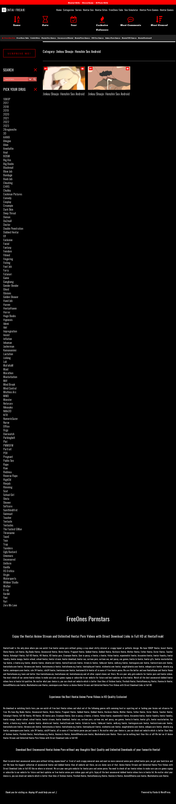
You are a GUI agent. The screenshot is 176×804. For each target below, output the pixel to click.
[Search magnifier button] (34, 79)
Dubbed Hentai (11, 232)
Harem (6, 304)
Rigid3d (7, 479)
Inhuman (7, 342)
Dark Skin (8, 209)
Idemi (6, 323)
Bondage (7, 175)
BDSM (6, 156)
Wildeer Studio (10, 582)
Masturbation (10, 377)
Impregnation (10, 331)
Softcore (7, 506)
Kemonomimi (9, 350)
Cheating (7, 183)
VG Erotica (8, 571)
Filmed (6, 255)
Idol (5, 327)
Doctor (6, 224)
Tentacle (7, 521)
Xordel (6, 594)
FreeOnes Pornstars (88, 618)
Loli (5, 362)
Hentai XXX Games (129, 38)
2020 (6, 114)
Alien (5, 145)
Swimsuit (8, 514)
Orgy (5, 430)
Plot (5, 441)
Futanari (7, 274)
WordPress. (166, 792)
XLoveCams (88, 3)
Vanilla (6, 567)
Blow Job (7, 171)
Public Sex (8, 460)
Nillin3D (7, 411)
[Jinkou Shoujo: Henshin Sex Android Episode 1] (64, 88)
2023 (6, 126)
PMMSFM (8, 445)
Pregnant (8, 457)
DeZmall (7, 221)
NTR (5, 415)
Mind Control (9, 388)
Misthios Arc (9, 392)
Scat (5, 491)
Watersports (9, 578)
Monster (7, 399)
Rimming (7, 487)
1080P (6, 99)
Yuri (5, 601)
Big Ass (7, 160)
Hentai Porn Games (82, 38)
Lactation (8, 354)
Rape (6, 464)
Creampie (8, 205)
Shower (7, 502)
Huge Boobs (9, 316)
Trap (5, 544)
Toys (5, 540)
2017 (6, 103)
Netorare (8, 403)
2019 (6, 110)
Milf (5, 381)
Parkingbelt (9, 437)
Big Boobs (8, 164)
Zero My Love (10, 605)
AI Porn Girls (102, 3)
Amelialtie (8, 148)
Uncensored (9, 559)
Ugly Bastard (10, 552)
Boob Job (7, 179)
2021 (6, 118)
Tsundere (8, 548)
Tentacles (8, 525)
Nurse (6, 422)
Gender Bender (11, 285)
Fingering (8, 259)
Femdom (7, 251)
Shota (6, 498)
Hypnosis (7, 320)
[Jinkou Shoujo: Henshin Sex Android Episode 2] (109, 88)
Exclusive (8, 240)
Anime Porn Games (112, 38)
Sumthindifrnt (10, 510)
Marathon (8, 373)
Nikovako (8, 407)
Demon (6, 217)
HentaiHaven (10, 308)
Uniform (7, 563)
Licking (7, 358)
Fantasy (7, 247)
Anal (5, 152)
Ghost (6, 289)
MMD (6, 396)
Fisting (6, 262)
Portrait (7, 449)
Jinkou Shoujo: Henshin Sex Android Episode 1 (69, 93)
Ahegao (7, 141)
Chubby (7, 190)
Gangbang (8, 282)
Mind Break (9, 384)
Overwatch (8, 434)
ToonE (6, 536)
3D (4, 133)
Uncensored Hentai (65, 38)
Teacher (7, 517)
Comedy (7, 198)
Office (6, 426)
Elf (4, 236)
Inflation (7, 339)
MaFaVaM (8, 365)
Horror (6, 312)
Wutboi (7, 586)
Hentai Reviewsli (145, 38)
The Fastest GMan (12, 529)
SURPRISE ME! (19, 53)
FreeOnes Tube (23, 38)
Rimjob (6, 483)
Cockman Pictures (12, 194)
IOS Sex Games (97, 38)
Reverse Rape (10, 476)
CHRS (6, 186)
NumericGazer (10, 418)
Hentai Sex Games (48, 38)
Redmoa (7, 472)
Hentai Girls (74, 3)
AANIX (6, 137)
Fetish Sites (35, 38)
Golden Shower (11, 297)
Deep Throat (9, 213)
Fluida (155, 792)
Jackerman (8, 346)
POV (5, 453)
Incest (6, 335)
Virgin (6, 575)
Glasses (7, 293)
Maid (5, 369)
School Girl (8, 495)
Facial (6, 243)
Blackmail (8, 167)
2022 (6, 122)
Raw (5, 468)
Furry (6, 270)
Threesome (9, 533)
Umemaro (8, 556)
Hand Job (7, 301)
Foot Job (7, 266)
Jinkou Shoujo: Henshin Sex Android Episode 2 (114, 93)
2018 (6, 107)
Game (6, 278)
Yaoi (5, 597)
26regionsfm (10, 129)
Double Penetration (13, 228)
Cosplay (7, 202)
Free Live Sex (9, 38)
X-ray (6, 590)
